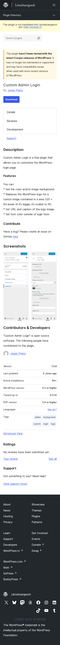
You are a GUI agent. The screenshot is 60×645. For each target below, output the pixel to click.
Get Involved (40, 533)
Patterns (37, 522)
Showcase (38, 504)
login (45, 424)
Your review (10, 458)
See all (53, 458)
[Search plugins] (38, 38)
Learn (6, 533)
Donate (38, 544)
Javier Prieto (15, 90)
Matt (8, 567)
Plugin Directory (12, 15)
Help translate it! (33, 26)
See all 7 (52, 409)
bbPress (10, 573)
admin (38, 417)
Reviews (12, 121)
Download (11, 99)
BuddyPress (12, 579)
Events (36, 539)
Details (11, 112)
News (6, 510)
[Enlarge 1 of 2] (24, 256)
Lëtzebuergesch (21, 594)
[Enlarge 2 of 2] (52, 256)
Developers (10, 544)
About (7, 504)
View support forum (15, 483)
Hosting (8, 516)
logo (53, 424)
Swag (37, 550)
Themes (37, 510)
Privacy (7, 522)
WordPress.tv (13, 550)
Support (11, 138)
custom (37, 424)
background (49, 417)
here (15, 236)
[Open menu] (54, 5)
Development (15, 129)
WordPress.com (14, 561)
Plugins (36, 516)
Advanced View (13, 433)
